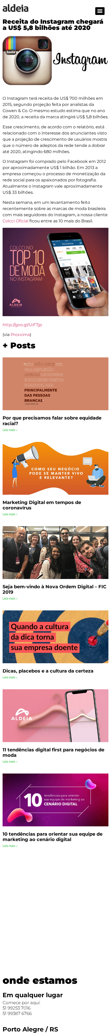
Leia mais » (10, 430)
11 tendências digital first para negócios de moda (53, 752)
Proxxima (20, 334)
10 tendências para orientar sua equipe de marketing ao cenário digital (52, 837)
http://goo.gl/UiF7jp (22, 324)
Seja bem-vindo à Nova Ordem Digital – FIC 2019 (54, 589)
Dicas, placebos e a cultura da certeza (48, 671)
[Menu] (100, 11)
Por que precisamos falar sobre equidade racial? (52, 420)
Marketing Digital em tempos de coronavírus (42, 505)
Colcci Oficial (15, 221)
